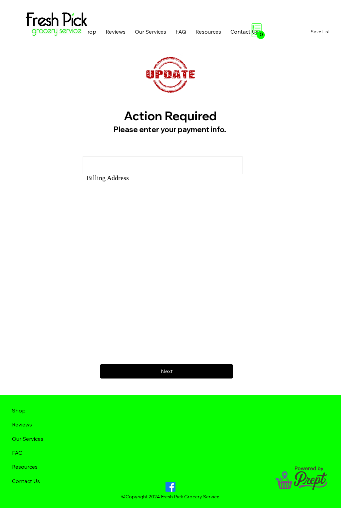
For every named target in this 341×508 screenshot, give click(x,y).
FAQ (17, 452)
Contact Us (26, 481)
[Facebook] (170, 487)
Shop (19, 410)
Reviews (22, 424)
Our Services (27, 438)
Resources (25, 466)
